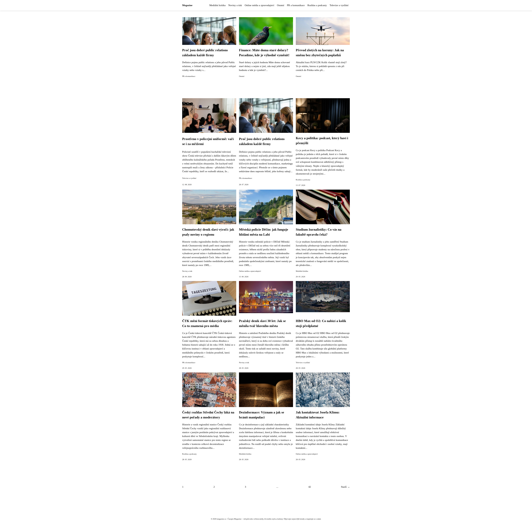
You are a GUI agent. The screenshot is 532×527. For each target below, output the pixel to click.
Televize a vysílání (339, 5)
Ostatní (280, 5)
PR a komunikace (296, 5)
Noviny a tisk (235, 5)
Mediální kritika (217, 5)
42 (309, 486)
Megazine (187, 5)
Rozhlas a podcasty (317, 5)
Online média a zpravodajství (259, 5)
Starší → (345, 486)
